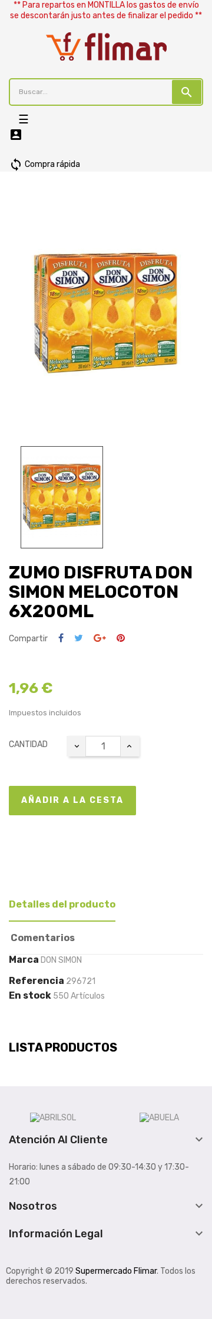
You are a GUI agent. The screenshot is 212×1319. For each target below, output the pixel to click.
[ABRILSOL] (53, 1118)
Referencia (36, 981)
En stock (30, 995)
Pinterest (121, 638)
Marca (24, 960)
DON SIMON (61, 960)
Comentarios (43, 937)
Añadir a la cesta (72, 800)
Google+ (100, 638)
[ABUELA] (159, 1118)
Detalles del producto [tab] (62, 904)
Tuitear (78, 638)
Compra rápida (44, 164)
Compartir (61, 638)
